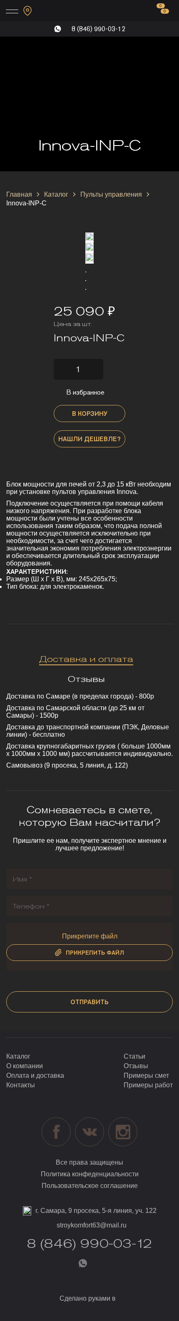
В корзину (89, 413)
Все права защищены (89, 1162)
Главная (19, 194)
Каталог (56, 194)
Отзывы (136, 1065)
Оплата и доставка (35, 1075)
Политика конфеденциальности (90, 1174)
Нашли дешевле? (89, 439)
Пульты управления (111, 194)
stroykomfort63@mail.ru (92, 1225)
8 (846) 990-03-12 (98, 29)
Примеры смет (146, 1075)
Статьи (134, 1056)
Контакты (20, 1085)
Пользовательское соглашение (90, 1185)
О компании (24, 1065)
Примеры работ (148, 1085)
